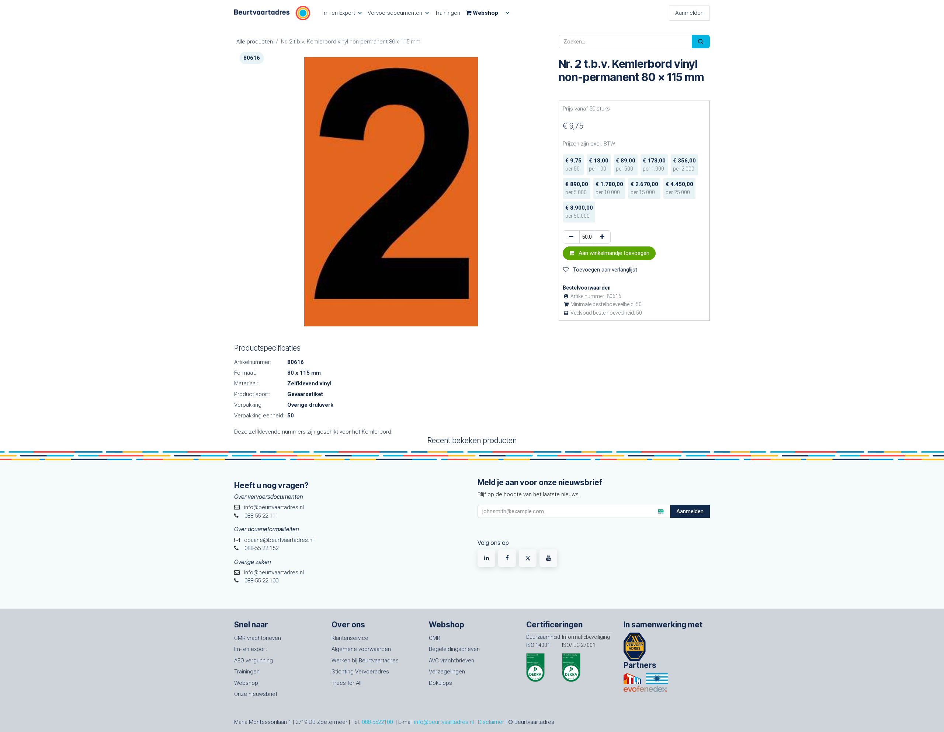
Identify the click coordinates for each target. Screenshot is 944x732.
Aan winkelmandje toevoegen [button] (613, 253)
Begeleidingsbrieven (454, 649)
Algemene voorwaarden (361, 649)
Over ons (348, 624)
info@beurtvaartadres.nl (444, 722)
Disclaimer (491, 722)
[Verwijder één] (571, 237)
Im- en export (250, 649)
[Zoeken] (701, 42)
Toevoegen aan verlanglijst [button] (604, 269)
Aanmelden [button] (690, 511)
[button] (660, 511)
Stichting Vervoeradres (360, 671)
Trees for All (346, 683)
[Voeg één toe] (602, 237)
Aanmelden (689, 13)
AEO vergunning (253, 660)
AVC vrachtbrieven (451, 660)
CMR (434, 638)
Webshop (246, 683)
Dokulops (440, 683)
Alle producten (254, 41)
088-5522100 (377, 722)
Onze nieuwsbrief (255, 694)
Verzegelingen (447, 671)
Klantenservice (350, 638)
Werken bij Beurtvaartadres (365, 660)
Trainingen (247, 671)
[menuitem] (342, 13)
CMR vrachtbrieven (257, 638)
